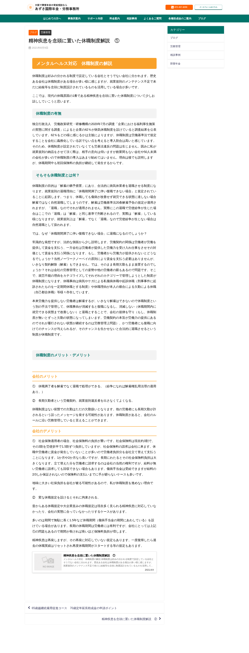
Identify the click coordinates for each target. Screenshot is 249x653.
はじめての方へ (52, 18)
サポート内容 (95, 18)
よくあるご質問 (153, 18)
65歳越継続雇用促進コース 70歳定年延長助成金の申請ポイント (74, 607)
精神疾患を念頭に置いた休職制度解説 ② (129, 618)
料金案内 (115, 18)
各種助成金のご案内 (179, 18)
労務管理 (45, 32)
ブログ (202, 18)
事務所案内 (74, 18)
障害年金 (175, 63)
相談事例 (132, 18)
